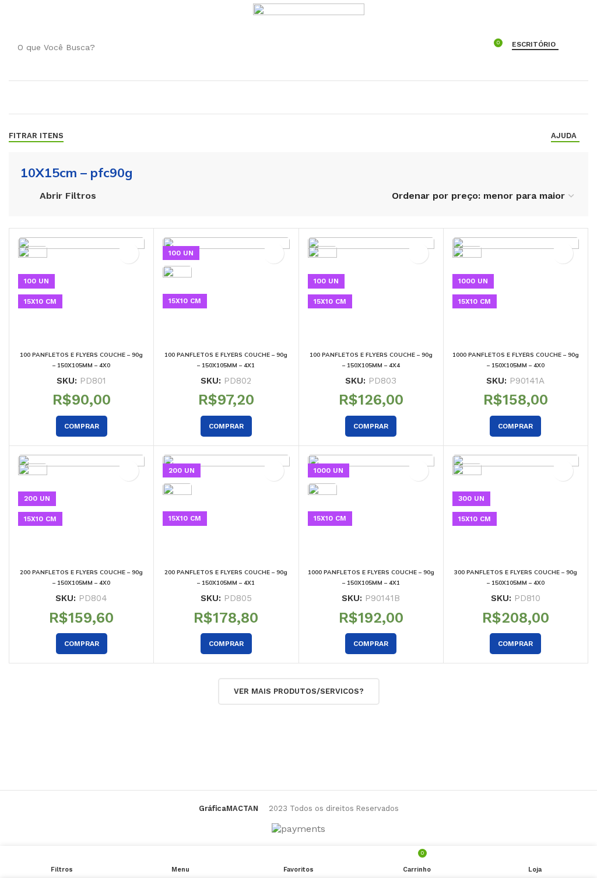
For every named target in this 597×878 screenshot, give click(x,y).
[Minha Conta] (237, 14)
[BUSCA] (460, 47)
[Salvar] (128, 253)
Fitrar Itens (36, 135)
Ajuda (564, 135)
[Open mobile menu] (14, 14)
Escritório (534, 44)
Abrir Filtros (68, 195)
